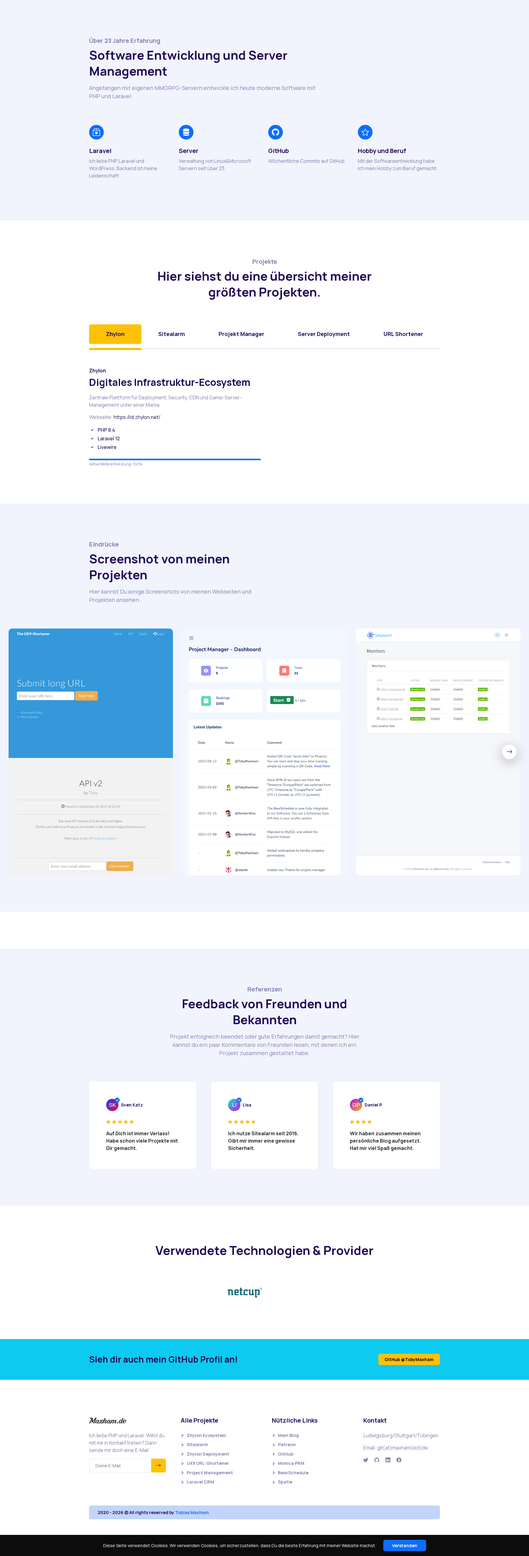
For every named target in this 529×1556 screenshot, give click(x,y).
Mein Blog (288, 1435)
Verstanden (404, 1545)
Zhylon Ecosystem (206, 1435)
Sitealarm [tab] (171, 334)
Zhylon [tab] (115, 334)
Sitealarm (197, 1444)
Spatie (285, 1482)
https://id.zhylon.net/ (137, 417)
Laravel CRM (200, 1482)
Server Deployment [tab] (324, 334)
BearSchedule (293, 1473)
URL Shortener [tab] (403, 334)
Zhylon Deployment (208, 1454)
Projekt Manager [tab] (241, 334)
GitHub (286, 1454)
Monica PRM (291, 1463)
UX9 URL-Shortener (208, 1463)
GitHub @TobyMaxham (409, 1359)
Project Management (210, 1473)
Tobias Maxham (192, 1512)
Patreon (287, 1444)
